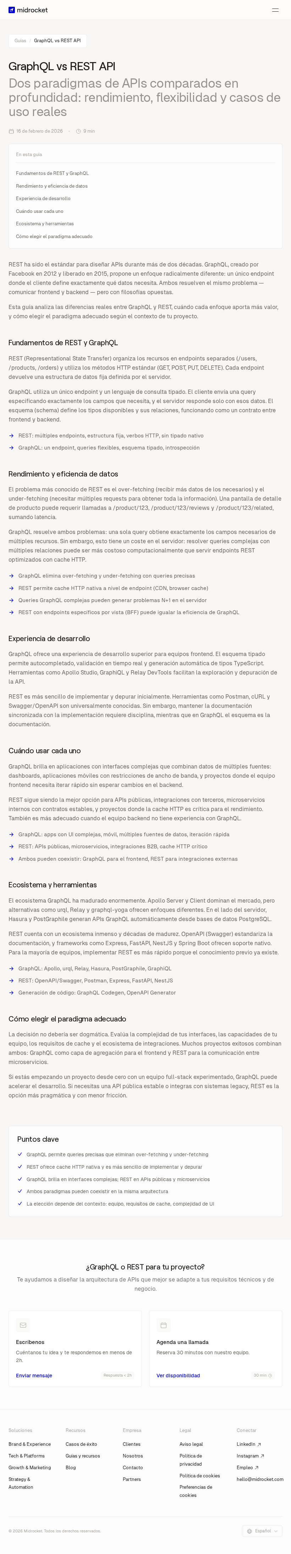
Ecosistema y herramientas (45, 223)
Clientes (132, 1444)
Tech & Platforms (27, 1456)
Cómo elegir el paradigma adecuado (54, 236)
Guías (20, 40)
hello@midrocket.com (260, 1479)
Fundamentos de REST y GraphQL (52, 173)
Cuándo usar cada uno (40, 211)
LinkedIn (246, 1444)
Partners (132, 1479)
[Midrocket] (28, 10)
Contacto (133, 1467)
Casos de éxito (81, 1444)
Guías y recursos (83, 1456)
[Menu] (275, 10)
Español (263, 1530)
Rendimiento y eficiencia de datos (52, 186)
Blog (71, 1467)
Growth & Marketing (30, 1467)
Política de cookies (200, 1475)
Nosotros (133, 1456)
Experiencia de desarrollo (43, 198)
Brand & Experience (30, 1444)
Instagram (248, 1456)
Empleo (245, 1467)
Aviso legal (191, 1444)
